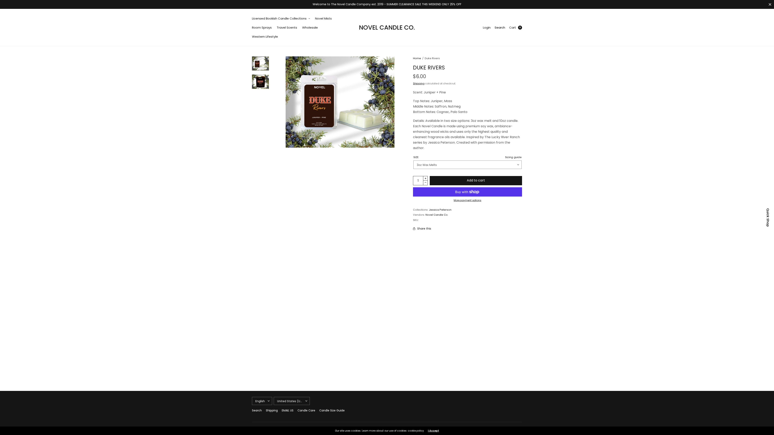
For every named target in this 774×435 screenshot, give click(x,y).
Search (500, 27)
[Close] (770, 4)
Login (487, 27)
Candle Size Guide (332, 410)
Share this (424, 228)
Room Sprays (262, 27)
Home (417, 58)
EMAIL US (287, 410)
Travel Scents (287, 27)
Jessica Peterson (440, 210)
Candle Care (306, 410)
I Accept (433, 431)
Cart (512, 27)
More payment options (467, 200)
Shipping (418, 83)
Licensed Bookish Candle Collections (279, 18)
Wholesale (310, 27)
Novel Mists (323, 18)
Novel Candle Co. (387, 27)
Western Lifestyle (265, 36)
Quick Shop (767, 217)
